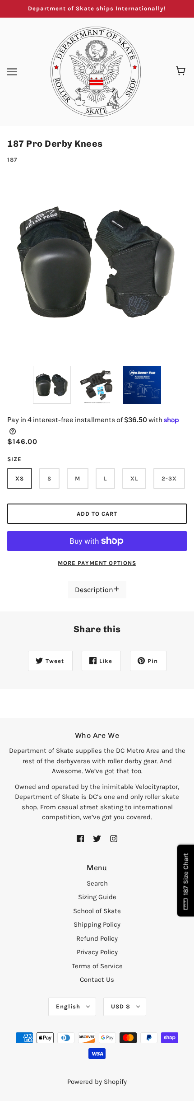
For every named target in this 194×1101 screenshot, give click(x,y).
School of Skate (97, 911)
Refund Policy (97, 938)
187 (12, 159)
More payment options (97, 563)
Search (97, 883)
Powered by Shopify (97, 1082)
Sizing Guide (97, 897)
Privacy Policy (97, 952)
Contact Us (97, 979)
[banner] (96, 71)
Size (14, 459)
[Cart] (182, 72)
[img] (80, 838)
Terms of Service (97, 966)
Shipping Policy (97, 924)
